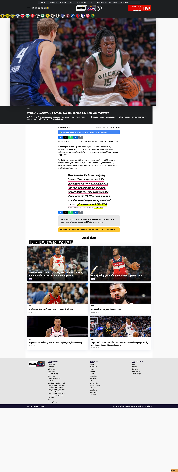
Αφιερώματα (93, 390)
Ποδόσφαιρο (93, 367)
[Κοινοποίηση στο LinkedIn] (75, 137)
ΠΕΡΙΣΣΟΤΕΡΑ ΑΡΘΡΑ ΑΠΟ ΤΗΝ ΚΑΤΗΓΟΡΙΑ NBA (51, 242)
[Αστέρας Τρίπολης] (12, 16)
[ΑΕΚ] (2, 16)
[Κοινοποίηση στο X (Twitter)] (65, 137)
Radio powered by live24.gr (145, 406)
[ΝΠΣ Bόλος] (22, 16)
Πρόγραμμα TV (94, 392)
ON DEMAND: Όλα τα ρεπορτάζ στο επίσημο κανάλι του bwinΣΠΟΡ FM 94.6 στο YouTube (87, 229)
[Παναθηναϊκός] (43, 16)
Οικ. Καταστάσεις (53, 374)
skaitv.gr (134, 367)
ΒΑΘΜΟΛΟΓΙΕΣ (102, 2)
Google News (96, 219)
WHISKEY (135, 406)
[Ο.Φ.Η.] (38, 16)
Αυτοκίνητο (93, 371)
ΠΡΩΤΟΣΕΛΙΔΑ (81, 2)
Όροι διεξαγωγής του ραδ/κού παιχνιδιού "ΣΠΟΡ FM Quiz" (56, 386)
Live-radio (93, 395)
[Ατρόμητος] (17, 16)
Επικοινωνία (51, 371)
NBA (28, 108)
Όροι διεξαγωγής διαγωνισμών (57, 383)
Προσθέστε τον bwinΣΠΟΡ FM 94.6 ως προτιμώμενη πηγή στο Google (84, 132)
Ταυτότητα (51, 397)
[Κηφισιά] (63, 16)
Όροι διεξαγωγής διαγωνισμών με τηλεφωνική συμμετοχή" (57, 394)
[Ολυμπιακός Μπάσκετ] (88, 16)
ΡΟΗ (71, 2)
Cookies (50, 381)
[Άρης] (7, 16)
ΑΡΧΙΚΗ (43, 2)
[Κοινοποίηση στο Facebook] (60, 137)
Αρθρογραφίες (94, 388)
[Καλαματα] (58, 16)
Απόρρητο (174, 470)
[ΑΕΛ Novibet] (68, 16)
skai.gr (134, 364)
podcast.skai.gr (136, 374)
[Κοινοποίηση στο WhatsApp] (70, 137)
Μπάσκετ (92, 369)
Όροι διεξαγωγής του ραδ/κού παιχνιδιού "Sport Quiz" (56, 390)
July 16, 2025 (98, 208)
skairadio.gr (135, 369)
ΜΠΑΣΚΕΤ (63, 2)
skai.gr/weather (136, 371)
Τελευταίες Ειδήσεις (95, 385)
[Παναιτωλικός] (48, 16)
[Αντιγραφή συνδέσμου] (80, 137)
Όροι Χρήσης (51, 376)
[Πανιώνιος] (78, 16)
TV (92, 2)
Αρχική (92, 364)
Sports (92, 374)
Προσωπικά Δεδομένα (54, 378)
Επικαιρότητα (93, 376)
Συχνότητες (51, 367)
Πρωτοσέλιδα (94, 383)
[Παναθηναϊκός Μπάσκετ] (93, 16)
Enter (91, 381)
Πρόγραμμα (51, 364)
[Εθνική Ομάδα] (83, 16)
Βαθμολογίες (93, 378)
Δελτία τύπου (51, 369)
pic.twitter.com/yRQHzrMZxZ (92, 204)
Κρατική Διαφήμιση (53, 402)
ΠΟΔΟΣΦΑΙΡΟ (53, 2)
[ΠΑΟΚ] (53, 16)
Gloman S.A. (129, 406)
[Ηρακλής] (73, 16)
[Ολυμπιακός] (33, 16)
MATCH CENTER (124, 2)
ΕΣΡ (49, 399)
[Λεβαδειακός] (27, 16)
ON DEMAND (113, 2)
